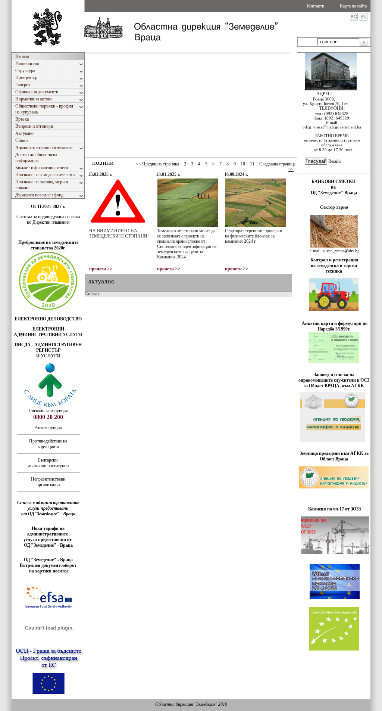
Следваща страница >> (277, 166)
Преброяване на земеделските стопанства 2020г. (48, 245)
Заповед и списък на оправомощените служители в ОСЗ (333, 377)
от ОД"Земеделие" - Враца (48, 513)
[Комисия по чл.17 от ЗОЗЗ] (335, 552)
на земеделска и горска (334, 265)
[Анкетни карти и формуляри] (334, 361)
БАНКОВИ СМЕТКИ (334, 181)
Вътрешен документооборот (48, 565)
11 (252, 164)
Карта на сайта (353, 6)
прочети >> (100, 268)
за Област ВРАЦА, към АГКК (334, 385)
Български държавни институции (48, 462)
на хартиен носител (48, 571)
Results (334, 161)
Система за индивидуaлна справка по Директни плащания (48, 219)
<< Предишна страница (157, 164)
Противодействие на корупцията (48, 443)
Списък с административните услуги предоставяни (48, 505)
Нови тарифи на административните (48, 531)
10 (243, 164)
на (334, 187)
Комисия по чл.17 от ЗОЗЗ (334, 509)
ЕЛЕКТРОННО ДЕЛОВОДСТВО (48, 319)
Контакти (315, 6)
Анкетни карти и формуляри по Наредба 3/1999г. (334, 326)
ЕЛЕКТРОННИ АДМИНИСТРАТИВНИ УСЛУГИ (48, 331)
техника (334, 271)
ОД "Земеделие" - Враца (48, 545)
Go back (92, 293)
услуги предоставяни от (48, 539)
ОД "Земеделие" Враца (334, 192)
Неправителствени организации (48, 481)
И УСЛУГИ (48, 355)
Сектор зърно (334, 207)
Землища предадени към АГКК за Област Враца (334, 456)
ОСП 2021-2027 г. (48, 206)
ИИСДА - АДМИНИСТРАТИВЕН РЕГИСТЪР (48, 347)
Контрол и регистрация (334, 260)
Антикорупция (48, 427)
